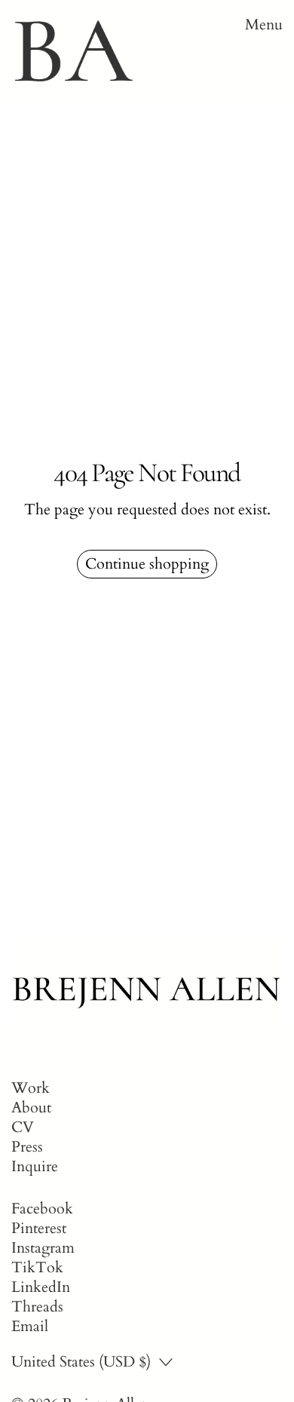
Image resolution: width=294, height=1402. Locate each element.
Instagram (43, 1248)
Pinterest (38, 1228)
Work (30, 1088)
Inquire (34, 1166)
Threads (37, 1307)
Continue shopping (147, 564)
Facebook (42, 1209)
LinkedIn (40, 1287)
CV (22, 1127)
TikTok (37, 1268)
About (31, 1107)
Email (29, 1326)
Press (27, 1147)
